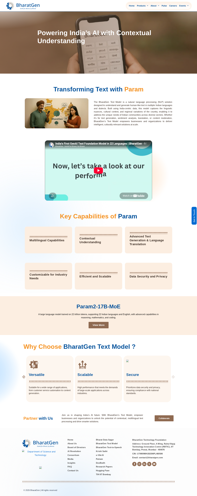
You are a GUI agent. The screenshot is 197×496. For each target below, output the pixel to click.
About (154, 6)
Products (141, 6)
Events (182, 6)
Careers (173, 6)
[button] (23, 375)
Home (132, 6)
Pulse (164, 6)
